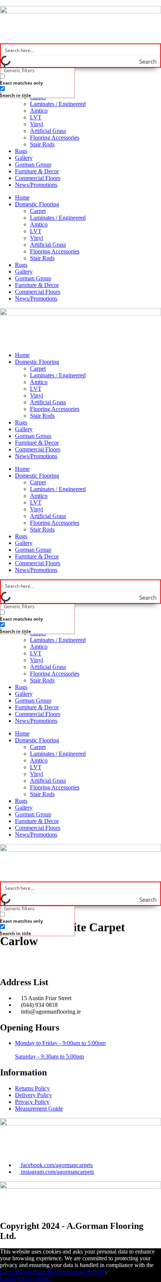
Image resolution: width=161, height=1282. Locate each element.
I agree (8, 1278)
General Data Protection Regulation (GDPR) (53, 1272)
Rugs (21, 151)
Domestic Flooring (37, 204)
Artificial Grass (48, 131)
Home (22, 197)
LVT (36, 117)
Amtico (39, 110)
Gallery (24, 158)
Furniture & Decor (37, 171)
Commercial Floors (37, 178)
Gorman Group (33, 164)
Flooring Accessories (54, 137)
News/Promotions (36, 185)
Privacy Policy (35, 1278)
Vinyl (36, 124)
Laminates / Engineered (58, 104)
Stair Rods (42, 144)
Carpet (38, 211)
